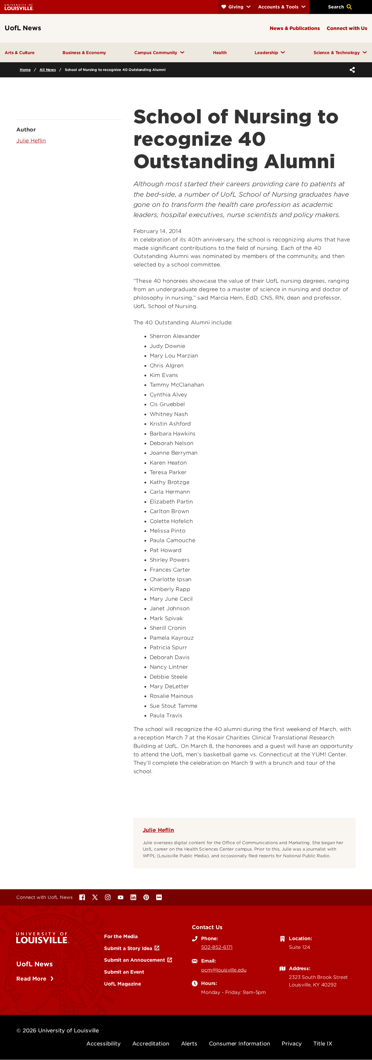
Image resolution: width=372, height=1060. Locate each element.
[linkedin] (133, 897)
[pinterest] (146, 897)
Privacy (292, 1044)
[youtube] (121, 897)
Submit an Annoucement (134, 960)
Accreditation (150, 1044)
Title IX (322, 1044)
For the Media (121, 936)
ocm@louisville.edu (223, 970)
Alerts (189, 1044)
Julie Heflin (158, 830)
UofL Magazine (122, 984)
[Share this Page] (351, 70)
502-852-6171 (217, 947)
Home (25, 69)
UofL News (34, 964)
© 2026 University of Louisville (57, 1030)
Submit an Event (124, 972)
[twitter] (95, 897)
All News (48, 69)
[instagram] (108, 897)
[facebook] (82, 897)
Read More (32, 979)
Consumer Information (239, 1044)
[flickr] (159, 897)
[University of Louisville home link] (19, 7)
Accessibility (103, 1044)
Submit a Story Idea (128, 948)
